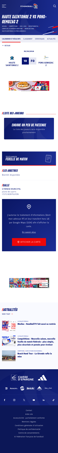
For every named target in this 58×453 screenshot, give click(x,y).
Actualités (51, 39)
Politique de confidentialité (29, 429)
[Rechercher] (54, 6)
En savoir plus (29, 232)
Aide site (29, 414)
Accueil (4, 26)
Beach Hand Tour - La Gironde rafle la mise (35, 355)
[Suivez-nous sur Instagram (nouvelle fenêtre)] (14, 400)
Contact (29, 410)
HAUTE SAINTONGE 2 (12, 64)
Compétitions (13, 26)
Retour (7, 46)
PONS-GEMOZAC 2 (46, 64)
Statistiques (39, 39)
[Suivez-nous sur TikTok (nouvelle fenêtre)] (53, 400)
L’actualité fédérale (23, 321)
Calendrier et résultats (11, 39)
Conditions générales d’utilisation (29, 425)
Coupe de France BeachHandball (33, 351)
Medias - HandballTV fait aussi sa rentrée (37, 324)
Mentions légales (29, 422)
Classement (27, 39)
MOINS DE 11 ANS (29, 28)
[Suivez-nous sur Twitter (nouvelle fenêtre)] (24, 400)
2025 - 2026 (23, 26)
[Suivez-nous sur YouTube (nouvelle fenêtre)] (34, 400)
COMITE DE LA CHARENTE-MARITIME (12, 28)
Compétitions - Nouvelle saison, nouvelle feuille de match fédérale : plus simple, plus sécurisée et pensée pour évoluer (36, 341)
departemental (33, 26)
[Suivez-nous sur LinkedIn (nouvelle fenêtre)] (44, 400)
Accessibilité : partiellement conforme (29, 418)
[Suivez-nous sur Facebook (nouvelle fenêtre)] (5, 400)
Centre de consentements (29, 433)
